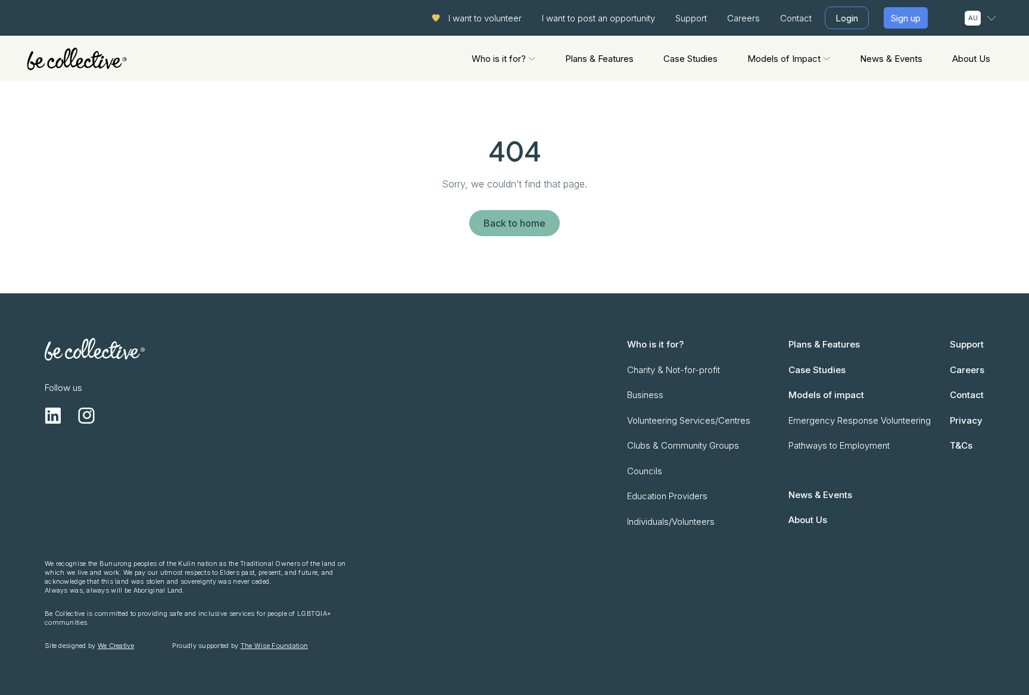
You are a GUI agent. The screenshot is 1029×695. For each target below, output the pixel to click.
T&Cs (961, 445)
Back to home (514, 223)
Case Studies (690, 58)
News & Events (891, 58)
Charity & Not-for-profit (673, 369)
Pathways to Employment (839, 445)
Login (846, 18)
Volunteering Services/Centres (688, 420)
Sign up (906, 18)
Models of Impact (784, 58)
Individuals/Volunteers (671, 521)
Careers (743, 18)
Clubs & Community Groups (683, 445)
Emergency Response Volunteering (859, 420)
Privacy (966, 420)
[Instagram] (86, 415)
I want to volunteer (485, 18)
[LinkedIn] (53, 415)
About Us (971, 58)
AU (973, 18)
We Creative (116, 645)
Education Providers (667, 496)
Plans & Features (599, 58)
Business (645, 394)
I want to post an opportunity (598, 18)
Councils (644, 471)
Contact (796, 18)
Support (691, 18)
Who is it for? (499, 58)
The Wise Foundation (274, 645)
